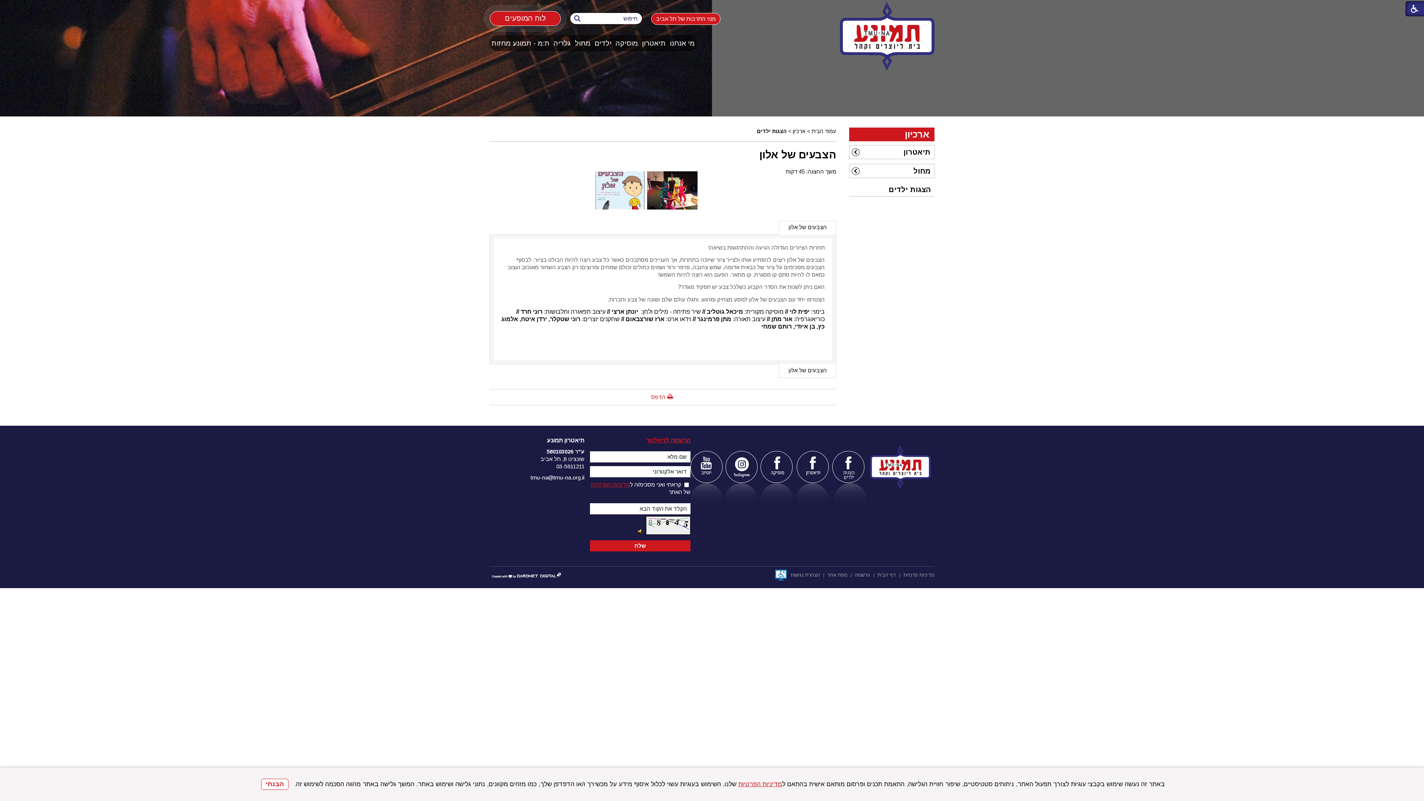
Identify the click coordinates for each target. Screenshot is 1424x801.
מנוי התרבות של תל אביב (686, 19)
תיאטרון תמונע (565, 440)
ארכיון (799, 131)
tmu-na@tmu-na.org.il (557, 477)
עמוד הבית (824, 131)
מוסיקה (627, 43)
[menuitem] (682, 43)
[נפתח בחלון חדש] (706, 467)
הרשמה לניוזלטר (668, 440)
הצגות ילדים (772, 131)
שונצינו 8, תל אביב (562, 459)
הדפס (658, 397)
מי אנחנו (682, 43)
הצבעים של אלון (797, 155)
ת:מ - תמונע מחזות (520, 43)
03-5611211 (570, 466)
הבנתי (275, 784)
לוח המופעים (525, 18)
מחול (582, 43)
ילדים (603, 43)
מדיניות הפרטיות (760, 784)
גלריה (562, 43)
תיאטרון (654, 43)
